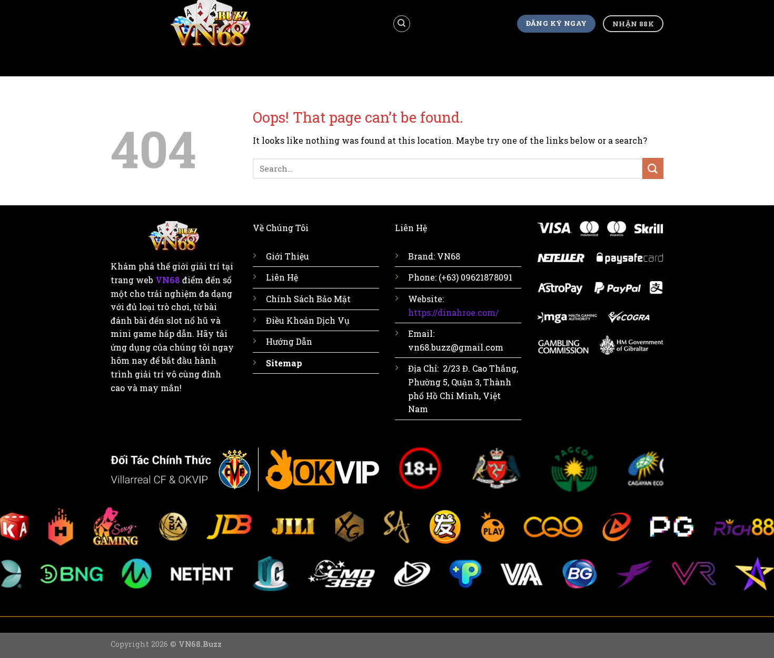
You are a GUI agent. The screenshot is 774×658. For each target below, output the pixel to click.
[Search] (401, 23)
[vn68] (243, 23)
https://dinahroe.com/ (453, 312)
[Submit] (652, 168)
